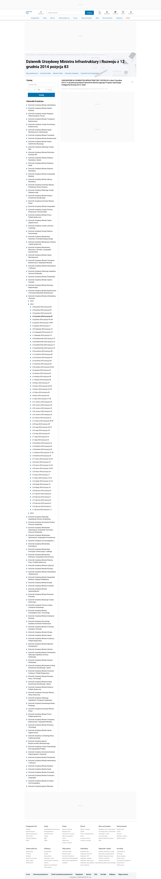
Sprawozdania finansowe (106, 838)
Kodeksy (64, 862)
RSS (95, 874)
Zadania (28, 856)
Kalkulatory (84, 848)
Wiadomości (120, 829)
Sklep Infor (65, 840)
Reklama (112, 874)
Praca (64, 838)
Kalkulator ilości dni (86, 853)
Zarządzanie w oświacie (51, 860)
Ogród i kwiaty (121, 838)
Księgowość (35, 18)
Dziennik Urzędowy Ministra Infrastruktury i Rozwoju (65, 54)
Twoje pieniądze (86, 18)
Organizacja (29, 851)
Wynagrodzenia (48, 831)
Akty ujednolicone (32, 73)
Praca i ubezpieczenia (86, 833)
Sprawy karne (66, 831)
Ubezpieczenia (48, 833)
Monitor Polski (58, 73)
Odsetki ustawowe (104, 860)
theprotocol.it (120, 862)
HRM (45, 840)
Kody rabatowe (121, 856)
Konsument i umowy (68, 833)
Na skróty (120, 848)
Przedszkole (47, 851)
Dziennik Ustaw (45, 73)
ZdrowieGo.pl (121, 851)
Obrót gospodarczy (31, 833)
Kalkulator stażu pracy (87, 860)
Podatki (28, 829)
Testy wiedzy (48, 867)
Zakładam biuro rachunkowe (107, 829)
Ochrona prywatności (40, 874)
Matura (46, 862)
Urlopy (46, 836)
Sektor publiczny (64, 18)
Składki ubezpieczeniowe (106, 856)
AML (100, 840)
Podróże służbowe (104, 858)
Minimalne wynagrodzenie (106, 853)
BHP (45, 838)
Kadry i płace (30, 860)
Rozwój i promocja (31, 858)
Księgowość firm (31, 826)
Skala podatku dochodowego (107, 862)
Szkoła (46, 853)
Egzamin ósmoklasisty (50, 865)
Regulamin (79, 874)
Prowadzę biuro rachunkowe (107, 831)
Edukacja (119, 18)
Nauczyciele (47, 856)
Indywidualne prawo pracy (52, 829)
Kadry (45, 18)
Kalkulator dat (84, 851)
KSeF (128, 18)
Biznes (52, 18)
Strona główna (30, 54)
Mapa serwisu (123, 874)
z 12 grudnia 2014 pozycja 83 (96, 54)
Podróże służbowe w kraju (106, 851)
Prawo (75, 18)
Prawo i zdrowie (67, 842)
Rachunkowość (30, 831)
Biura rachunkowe (105, 826)
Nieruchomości (108, 18)
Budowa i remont (122, 836)
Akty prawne (66, 848)
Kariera (88, 874)
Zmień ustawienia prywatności (61, 874)
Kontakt (103, 874)
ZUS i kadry (29, 836)
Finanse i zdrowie (85, 840)
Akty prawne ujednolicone (69, 860)
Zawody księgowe (31, 838)
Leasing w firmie (85, 838)
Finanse (119, 833)
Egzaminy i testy (49, 858)
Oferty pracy (120, 865)
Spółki (82, 831)
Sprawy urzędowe (67, 836)
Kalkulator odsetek (85, 858)
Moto (97, 18)
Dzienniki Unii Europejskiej (90, 73)
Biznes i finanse (85, 829)
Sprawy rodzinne (67, 829)
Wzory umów (120, 858)
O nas (28, 874)
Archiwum (120, 853)
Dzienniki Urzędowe (42, 54)
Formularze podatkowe (123, 860)
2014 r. (84, 54)
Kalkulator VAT (84, 856)
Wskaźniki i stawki (105, 848)
